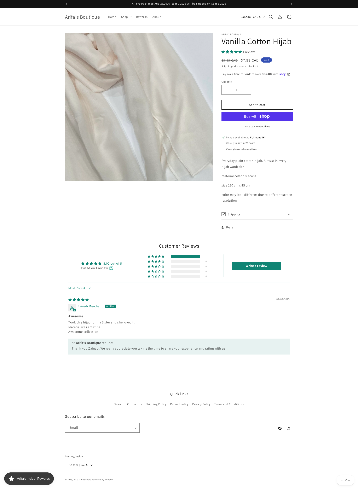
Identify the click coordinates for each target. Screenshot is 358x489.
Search (118, 404)
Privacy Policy (201, 404)
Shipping (226, 66)
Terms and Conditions (229, 404)
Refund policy (179, 404)
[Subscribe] (134, 428)
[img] (78, 300)
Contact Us (134, 404)
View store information (241, 149)
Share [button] (229, 227)
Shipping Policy (156, 404)
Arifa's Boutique (82, 479)
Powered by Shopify (102, 479)
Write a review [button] (256, 266)
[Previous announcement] (66, 4)
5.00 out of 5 (112, 263)
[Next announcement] (291, 4)
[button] (126, 16)
